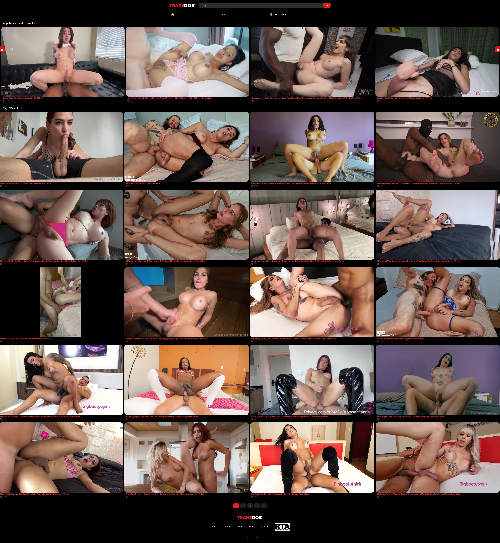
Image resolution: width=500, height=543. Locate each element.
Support (263, 527)
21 (250, 505)
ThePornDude (279, 14)
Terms (213, 527)
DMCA (239, 527)
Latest (222, 14)
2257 (251, 527)
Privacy (226, 527)
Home (172, 14)
